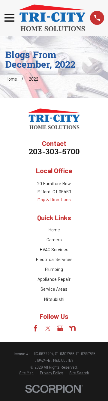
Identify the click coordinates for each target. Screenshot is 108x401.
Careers (54, 239)
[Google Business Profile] (60, 328)
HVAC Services (54, 249)
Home (54, 229)
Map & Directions (54, 199)
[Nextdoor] (72, 328)
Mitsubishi (54, 299)
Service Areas (54, 289)
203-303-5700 (54, 152)
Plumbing (54, 269)
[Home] (52, 17)
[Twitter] (48, 328)
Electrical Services (54, 259)
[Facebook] (35, 328)
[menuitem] (26, 373)
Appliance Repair (54, 279)
